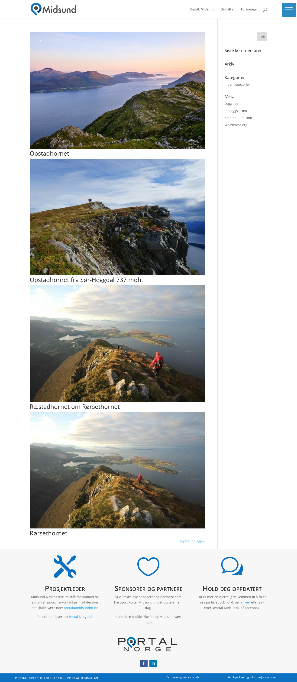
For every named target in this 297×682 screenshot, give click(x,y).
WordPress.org (236, 125)
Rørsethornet (48, 533)
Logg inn (231, 103)
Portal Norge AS (81, 616)
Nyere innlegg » (192, 541)
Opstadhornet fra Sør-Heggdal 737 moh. (86, 279)
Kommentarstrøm (238, 117)
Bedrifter (228, 9)
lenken (245, 602)
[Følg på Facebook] (144, 663)
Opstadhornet (49, 153)
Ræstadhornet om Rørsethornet (75, 406)
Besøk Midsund (202, 9)
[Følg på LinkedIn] (153, 663)
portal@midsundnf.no (81, 608)
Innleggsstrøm (236, 110)
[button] (289, 10)
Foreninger (249, 9)
